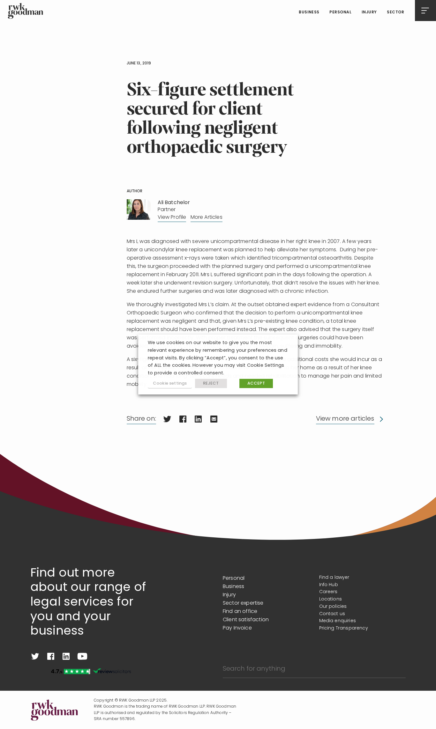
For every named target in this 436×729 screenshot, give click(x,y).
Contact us (332, 614)
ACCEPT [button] (256, 383)
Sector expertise (243, 603)
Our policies (333, 606)
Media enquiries (337, 621)
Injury (369, 12)
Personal (340, 12)
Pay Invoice (237, 628)
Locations (330, 599)
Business (309, 12)
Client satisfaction (246, 619)
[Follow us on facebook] (50, 656)
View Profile (172, 217)
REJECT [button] (211, 383)
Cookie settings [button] (170, 383)
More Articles (206, 217)
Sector (395, 12)
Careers (328, 592)
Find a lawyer (334, 577)
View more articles (345, 419)
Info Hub (328, 585)
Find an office (240, 611)
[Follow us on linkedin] (66, 656)
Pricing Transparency (343, 628)
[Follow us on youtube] (82, 656)
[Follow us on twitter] (35, 656)
